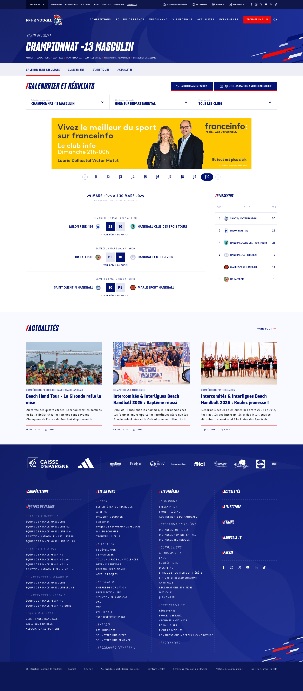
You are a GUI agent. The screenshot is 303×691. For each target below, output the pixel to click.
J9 (194, 177)
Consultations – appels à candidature (186, 635)
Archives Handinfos (173, 620)
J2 (108, 177)
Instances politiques (174, 529)
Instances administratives (177, 534)
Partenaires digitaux (111, 569)
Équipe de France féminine (44, 554)
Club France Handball (42, 618)
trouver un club (257, 19)
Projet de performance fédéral (118, 526)
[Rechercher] (275, 20)
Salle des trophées (39, 623)
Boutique (85, 4)
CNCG (162, 558)
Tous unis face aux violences (117, 559)
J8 (182, 177)
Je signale (132, 4)
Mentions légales (156, 669)
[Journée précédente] (85, 177)
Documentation (173, 605)
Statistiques (101, 69)
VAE (98, 607)
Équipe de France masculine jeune (50, 587)
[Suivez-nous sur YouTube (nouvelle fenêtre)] (266, 4)
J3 (120, 177)
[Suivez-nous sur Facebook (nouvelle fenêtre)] (251, 4)
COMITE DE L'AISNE (93, 58)
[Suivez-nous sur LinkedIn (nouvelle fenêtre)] (271, 4)
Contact (72, 669)
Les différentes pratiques (114, 506)
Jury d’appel (167, 597)
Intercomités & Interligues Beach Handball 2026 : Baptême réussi (146, 399)
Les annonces (105, 630)
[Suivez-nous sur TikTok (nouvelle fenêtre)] (276, 4)
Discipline (166, 567)
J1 (96, 177)
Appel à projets (107, 574)
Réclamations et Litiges (176, 587)
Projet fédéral (169, 511)
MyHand (229, 522)
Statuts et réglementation (178, 577)
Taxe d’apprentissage (111, 617)
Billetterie (232, 507)
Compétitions (100, 19)
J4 (133, 177)
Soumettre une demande (113, 640)
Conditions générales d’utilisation (190, 669)
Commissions (171, 547)
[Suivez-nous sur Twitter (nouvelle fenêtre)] (261, 4)
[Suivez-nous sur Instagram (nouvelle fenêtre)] (256, 4)
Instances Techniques (174, 539)
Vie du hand (158, 19)
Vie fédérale (182, 19)
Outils (96, 4)
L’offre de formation (111, 587)
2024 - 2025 (58, 58)
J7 (170, 177)
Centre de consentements (264, 669)
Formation (56, 4)
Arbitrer (102, 511)
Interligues (138, 390)
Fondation (119, 4)
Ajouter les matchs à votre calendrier (248, 86)
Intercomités (227, 390)
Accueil (29, 58)
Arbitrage (166, 582)
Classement (76, 69)
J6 (157, 177)
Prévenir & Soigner (109, 516)
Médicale (165, 592)
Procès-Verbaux (170, 615)
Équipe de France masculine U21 (48, 526)
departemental (74, 58)
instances (35, 4)
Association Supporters (43, 628)
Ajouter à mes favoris (194, 86)
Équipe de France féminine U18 (47, 564)
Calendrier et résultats (43, 69)
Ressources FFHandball (117, 648)
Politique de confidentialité (229, 669)
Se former (106, 582)
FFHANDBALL (170, 501)
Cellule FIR (104, 612)
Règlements (167, 610)
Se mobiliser (105, 554)
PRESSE (228, 553)
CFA (98, 602)
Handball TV (232, 537)
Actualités (205, 19)
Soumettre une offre (111, 635)
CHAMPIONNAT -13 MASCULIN (117, 58)
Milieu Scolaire (107, 531)
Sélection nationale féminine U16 (49, 569)
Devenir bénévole (108, 564)
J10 (207, 177)
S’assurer (103, 521)
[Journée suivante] (218, 177)
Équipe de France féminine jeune (49, 605)
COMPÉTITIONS (168, 562)
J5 (145, 177)
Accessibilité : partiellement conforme (120, 669)
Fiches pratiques (171, 630)
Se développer (106, 549)
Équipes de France (130, 19)
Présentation (168, 506)
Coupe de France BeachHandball (63, 390)
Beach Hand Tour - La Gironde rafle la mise (63, 399)
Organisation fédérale (179, 524)
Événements (228, 19)
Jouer (102, 501)
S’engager (106, 544)
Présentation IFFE (108, 592)
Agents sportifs (170, 553)
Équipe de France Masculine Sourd (50, 541)
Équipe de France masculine (46, 521)
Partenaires (71, 4)
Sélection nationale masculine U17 (51, 536)
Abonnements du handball (178, 516)
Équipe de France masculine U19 (48, 531)
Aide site (88, 669)
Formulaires (168, 625)
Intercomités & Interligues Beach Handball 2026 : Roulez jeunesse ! (235, 399)
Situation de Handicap (111, 597)
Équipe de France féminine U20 (47, 559)
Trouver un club (108, 536)
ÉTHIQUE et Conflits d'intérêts (180, 572)
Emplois (106, 4)
